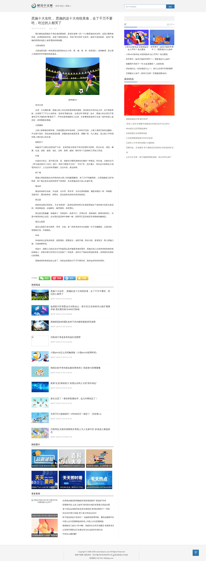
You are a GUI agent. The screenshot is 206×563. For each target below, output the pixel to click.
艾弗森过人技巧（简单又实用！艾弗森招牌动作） (147, 73)
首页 (57, 6)
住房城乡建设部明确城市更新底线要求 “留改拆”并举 (84, 501)
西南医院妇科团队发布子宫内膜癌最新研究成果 (73, 322)
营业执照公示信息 (121, 555)
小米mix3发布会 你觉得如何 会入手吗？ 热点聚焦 (147, 54)
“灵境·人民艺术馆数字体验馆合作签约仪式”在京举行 (148, 124)
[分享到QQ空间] (70, 278)
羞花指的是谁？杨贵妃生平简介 (72, 487)
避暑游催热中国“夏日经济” (137, 119)
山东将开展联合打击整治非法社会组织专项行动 (82, 530)
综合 (62, 6)
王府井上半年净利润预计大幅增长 (140, 143)
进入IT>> (171, 24)
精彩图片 (35, 444)
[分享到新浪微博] (57, 278)
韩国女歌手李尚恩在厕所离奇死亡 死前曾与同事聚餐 (75, 368)
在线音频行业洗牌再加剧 (136, 133)
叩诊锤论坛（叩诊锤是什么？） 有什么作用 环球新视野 (149, 69)
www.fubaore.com (103, 552)
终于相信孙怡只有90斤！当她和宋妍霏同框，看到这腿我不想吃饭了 (91, 517)
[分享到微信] (45, 278)
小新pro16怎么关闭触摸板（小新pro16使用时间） (74, 352)
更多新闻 (35, 493)
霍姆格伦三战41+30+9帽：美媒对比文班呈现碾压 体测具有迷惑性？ (91, 526)
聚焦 (68, 6)
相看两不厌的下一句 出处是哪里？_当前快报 (145, 64)
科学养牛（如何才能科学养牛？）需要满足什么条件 (148, 59)
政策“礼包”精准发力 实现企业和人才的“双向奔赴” (74, 383)
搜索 (170, 7)
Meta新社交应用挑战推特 (136, 129)
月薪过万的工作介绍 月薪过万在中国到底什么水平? (44, 517)
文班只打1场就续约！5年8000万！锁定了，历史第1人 (76, 414)
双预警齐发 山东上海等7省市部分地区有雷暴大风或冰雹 (86, 505)
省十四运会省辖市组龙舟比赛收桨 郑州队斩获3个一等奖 (86, 509)
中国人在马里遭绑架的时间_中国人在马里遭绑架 (83, 521)
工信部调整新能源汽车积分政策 (139, 138)
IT (125, 24)
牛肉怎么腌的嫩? (69, 534)
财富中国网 (79, 555)
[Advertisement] (149, 179)
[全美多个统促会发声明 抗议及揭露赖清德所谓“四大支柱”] (149, 100)
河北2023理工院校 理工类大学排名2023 (79, 513)
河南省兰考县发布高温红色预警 (66, 337)
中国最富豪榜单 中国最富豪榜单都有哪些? (44, 537)
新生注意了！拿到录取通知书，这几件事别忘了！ (74, 398)
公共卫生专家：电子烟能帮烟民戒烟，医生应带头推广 (149, 157)
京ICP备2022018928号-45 (102, 555)
